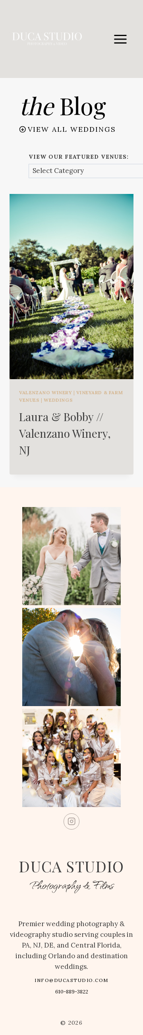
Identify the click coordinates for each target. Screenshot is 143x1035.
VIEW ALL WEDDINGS (72, 129)
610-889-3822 (71, 991)
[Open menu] (120, 39)
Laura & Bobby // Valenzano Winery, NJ (65, 433)
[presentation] (71, 286)
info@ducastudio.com (71, 980)
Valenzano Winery (45, 392)
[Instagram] (72, 821)
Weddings (58, 400)
